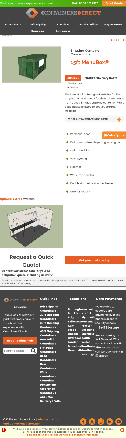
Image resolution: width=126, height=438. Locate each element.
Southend (88, 350)
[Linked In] (110, 425)
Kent (71, 326)
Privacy (42, 419)
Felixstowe (75, 321)
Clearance (47, 389)
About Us (46, 397)
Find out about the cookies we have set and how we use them (62, 434)
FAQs (57, 401)
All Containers (12, 24)
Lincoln (73, 334)
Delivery (45, 401)
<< (112, 40)
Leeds (72, 330)
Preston (87, 326)
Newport (88, 309)
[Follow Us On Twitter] (92, 425)
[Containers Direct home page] (63, 18)
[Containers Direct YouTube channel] (119, 425)
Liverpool (74, 338)
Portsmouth (90, 321)
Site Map (33, 424)
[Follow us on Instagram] (101, 425)
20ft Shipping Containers (38, 27)
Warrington (90, 354)
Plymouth (88, 317)
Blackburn (75, 313)
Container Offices (88, 24)
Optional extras (11, 199)
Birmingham (77, 309)
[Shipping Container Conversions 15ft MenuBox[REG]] (31, 64)
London (73, 342)
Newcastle (75, 350)
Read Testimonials (20, 341)
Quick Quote (114, 3)
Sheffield (88, 334)
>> (124, 40)
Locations (78, 299)
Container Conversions (63, 27)
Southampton (91, 346)
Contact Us (48, 393)
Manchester (76, 346)
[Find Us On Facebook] (83, 425)
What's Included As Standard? (88, 118)
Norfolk (87, 313)
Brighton (74, 317)
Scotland (88, 330)
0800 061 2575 (88, 3)
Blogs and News (113, 24)
